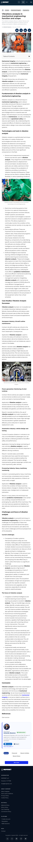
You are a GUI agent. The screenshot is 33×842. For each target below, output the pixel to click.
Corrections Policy (6, 811)
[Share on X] (21, 30)
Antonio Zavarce (7, 27)
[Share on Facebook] (17, 30)
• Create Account (5, 819)
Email (17, 744)
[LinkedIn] (7, 838)
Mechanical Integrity (16, 10)
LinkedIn (9, 744)
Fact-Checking (5, 809)
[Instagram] (21, 838)
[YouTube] (25, 838)
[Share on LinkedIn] (25, 30)
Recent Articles (24, 753)
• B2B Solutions (5, 823)
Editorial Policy (5, 805)
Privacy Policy (5, 795)
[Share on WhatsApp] (29, 30)
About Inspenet (5, 791)
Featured (14, 753)
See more (16, 762)
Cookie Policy (5, 797)
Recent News (16, 756)
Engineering (26, 10)
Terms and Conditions (7, 793)
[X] (12, 838)
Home (3, 10)
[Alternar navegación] (31, 2)
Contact (3, 831)
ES (27, 2)
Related (6, 753)
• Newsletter (4, 821)
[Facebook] (16, 838)
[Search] (19, 2)
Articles (7, 10)
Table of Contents (9, 56)
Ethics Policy (4, 807)
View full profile (8, 746)
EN (23, 2)
